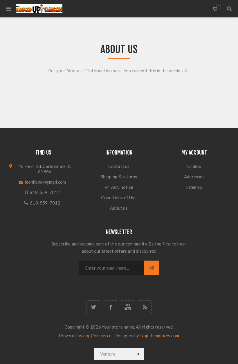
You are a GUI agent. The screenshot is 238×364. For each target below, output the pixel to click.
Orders (194, 166)
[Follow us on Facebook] (110, 307)
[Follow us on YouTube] (127, 307)
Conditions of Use (118, 197)
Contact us (119, 166)
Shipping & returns (119, 176)
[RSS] (145, 307)
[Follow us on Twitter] (93, 307)
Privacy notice (118, 187)
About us (119, 208)
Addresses (194, 176)
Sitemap (194, 187)
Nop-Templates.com (159, 335)
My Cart (218, 6)
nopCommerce (97, 335)
